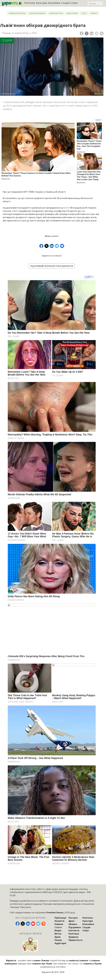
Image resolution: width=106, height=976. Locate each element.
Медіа (58, 930)
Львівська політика (17, 13)
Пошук (58, 939)
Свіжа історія (72, 13)
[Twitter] (87, 33)
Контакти (74, 930)
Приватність (76, 939)
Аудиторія (60, 943)
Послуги (73, 917)
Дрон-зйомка (73, 922)
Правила (73, 936)
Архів (57, 936)
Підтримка (75, 927)
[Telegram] (97, 33)
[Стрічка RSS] (43, 924)
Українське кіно (56, 13)
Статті (84, 13)
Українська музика (37, 13)
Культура (41, 2)
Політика (29, 2)
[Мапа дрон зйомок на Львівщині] (30, 944)
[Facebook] (82, 33)
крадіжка (54, 236)
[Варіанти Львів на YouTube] (33, 924)
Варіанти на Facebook (52, 255)
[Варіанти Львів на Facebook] (18, 924)
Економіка (54, 2)
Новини (93, 13)
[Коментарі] (102, 33)
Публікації (60, 917)
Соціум (65, 2)
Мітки (58, 933)
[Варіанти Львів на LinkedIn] (28, 924)
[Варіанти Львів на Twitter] (23, 924)
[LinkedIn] (91, 33)
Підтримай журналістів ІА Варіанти (51, 266)
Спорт (74, 2)
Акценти (59, 920)
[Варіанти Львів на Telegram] (38, 924)
